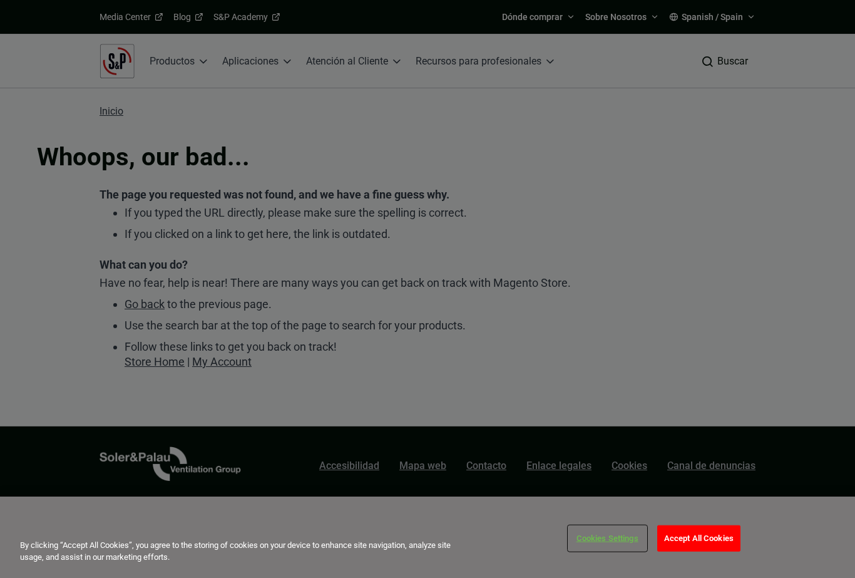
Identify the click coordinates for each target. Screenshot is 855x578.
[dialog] (427, 537)
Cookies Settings (607, 538)
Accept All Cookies (699, 538)
